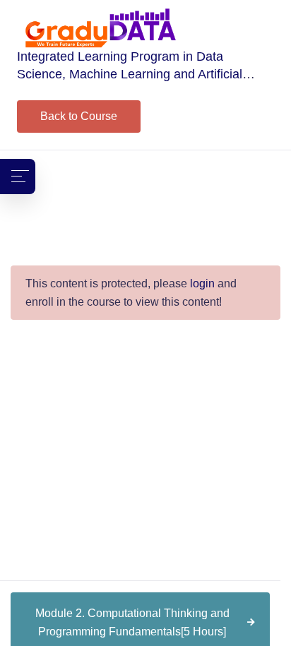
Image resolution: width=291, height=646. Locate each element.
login (202, 283)
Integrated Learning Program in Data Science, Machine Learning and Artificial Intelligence (129, 74)
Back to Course (78, 116)
